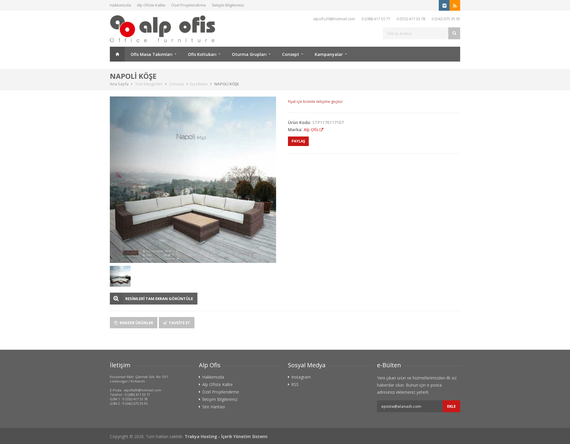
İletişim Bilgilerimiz (228, 5)
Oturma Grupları (249, 54)
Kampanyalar (329, 54)
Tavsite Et (179, 322)
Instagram (301, 377)
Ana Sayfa (117, 54)
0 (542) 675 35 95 (446, 18)
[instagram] (444, 5)
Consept (290, 54)
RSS (295, 384)
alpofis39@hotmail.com (334, 18)
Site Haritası (213, 407)
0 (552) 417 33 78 (411, 18)
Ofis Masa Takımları (151, 54)
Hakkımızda (120, 5)
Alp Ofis (311, 129)
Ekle (451, 406)
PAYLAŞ (298, 141)
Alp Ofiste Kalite (151, 5)
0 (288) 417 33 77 (376, 18)
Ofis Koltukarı (202, 54)
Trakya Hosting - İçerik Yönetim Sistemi (226, 436)
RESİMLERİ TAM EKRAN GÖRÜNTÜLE (159, 298)
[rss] (454, 5)
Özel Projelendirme (188, 5)
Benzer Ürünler (136, 322)
